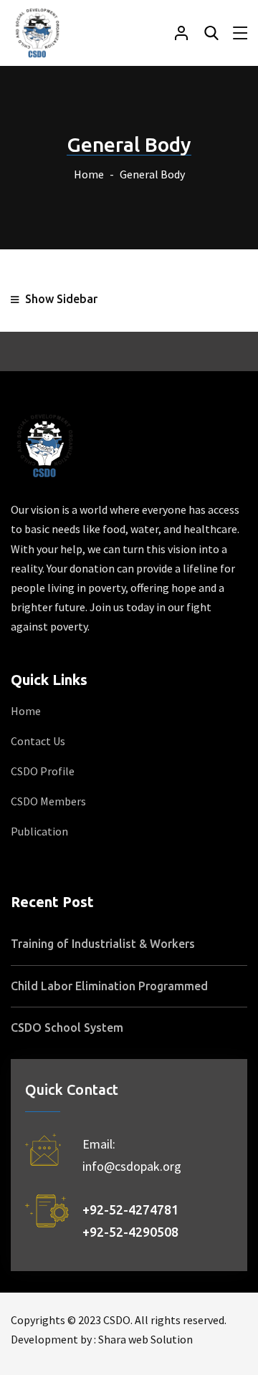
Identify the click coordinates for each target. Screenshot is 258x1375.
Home (89, 174)
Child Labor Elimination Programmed (109, 985)
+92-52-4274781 (134, 1209)
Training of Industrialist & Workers (103, 943)
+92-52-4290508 (134, 1232)
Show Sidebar (59, 298)
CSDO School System (67, 1027)
